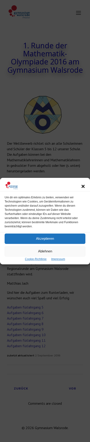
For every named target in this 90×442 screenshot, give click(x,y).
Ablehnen (45, 251)
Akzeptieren (45, 238)
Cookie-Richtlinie (36, 259)
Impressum (58, 259)
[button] (83, 186)
